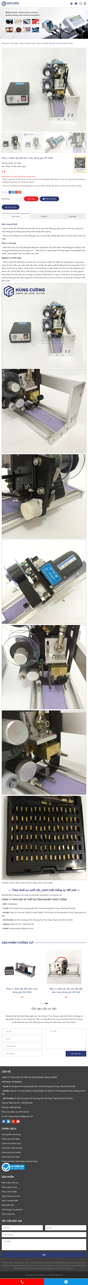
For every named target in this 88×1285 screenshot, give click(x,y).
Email (76, 4)
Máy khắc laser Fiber (38, 1268)
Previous (2, 143)
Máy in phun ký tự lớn (11, 1196)
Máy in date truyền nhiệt (75, 1265)
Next (85, 143)
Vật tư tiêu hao (8, 1214)
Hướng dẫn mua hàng (11, 1134)
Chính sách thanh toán (11, 1143)
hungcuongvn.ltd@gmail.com (20, 1116)
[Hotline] (72, 4)
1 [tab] (41, 1003)
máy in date (14, 883)
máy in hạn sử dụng (28, 883)
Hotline (72, 4)
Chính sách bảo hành (11, 1157)
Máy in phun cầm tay (68, 1263)
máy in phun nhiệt (45, 883)
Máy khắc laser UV (54, 1268)
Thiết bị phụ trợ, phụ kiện (12, 1209)
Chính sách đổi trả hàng (12, 1148)
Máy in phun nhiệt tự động (49, 1263)
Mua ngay (31, 199)
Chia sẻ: (5, 192)
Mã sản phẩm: (8, 163)
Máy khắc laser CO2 (22, 1268)
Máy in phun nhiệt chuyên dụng (18, 1265)
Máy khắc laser (8, 1205)
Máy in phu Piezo (31, 1263)
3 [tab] (45, 1003)
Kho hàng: (6, 166)
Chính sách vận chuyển (11, 1152)
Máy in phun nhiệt (9, 1191)
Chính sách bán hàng (11, 1139)
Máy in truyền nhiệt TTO (57, 1265)
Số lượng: (6, 199)
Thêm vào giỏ (50, 199)
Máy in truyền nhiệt (10, 1200)
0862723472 (66, 1282)
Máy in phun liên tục (10, 1182)
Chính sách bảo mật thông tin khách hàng (19, 1161)
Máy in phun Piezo (9, 1187)
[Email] (77, 4)
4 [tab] (47, 1003)
